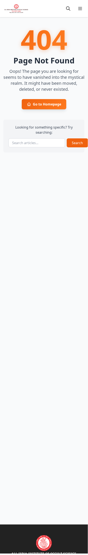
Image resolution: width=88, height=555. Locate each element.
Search (77, 143)
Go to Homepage (47, 104)
